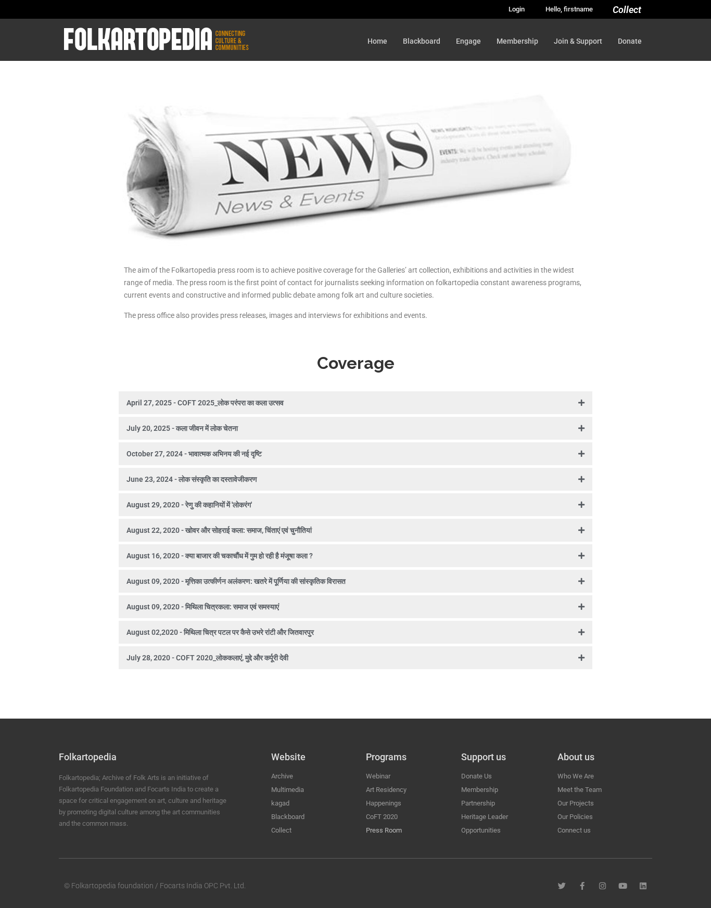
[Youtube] (623, 886)
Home (377, 41)
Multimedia (287, 790)
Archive (282, 776)
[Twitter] (562, 886)
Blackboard (421, 41)
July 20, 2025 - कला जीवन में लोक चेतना (182, 428)
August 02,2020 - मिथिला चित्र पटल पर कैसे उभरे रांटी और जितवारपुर (220, 632)
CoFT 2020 (382, 817)
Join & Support (578, 41)
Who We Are (575, 776)
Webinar (378, 776)
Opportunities (481, 830)
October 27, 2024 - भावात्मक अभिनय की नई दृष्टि (194, 454)
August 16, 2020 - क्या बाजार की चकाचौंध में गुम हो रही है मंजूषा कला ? (219, 556)
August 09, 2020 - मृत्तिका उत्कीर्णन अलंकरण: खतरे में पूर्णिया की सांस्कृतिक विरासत (236, 581)
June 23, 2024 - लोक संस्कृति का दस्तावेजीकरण (191, 479)
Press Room (384, 830)
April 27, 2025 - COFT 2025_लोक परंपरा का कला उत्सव (205, 403)
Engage (468, 41)
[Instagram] (602, 886)
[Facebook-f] (582, 886)
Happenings (383, 803)
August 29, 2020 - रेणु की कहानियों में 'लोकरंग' (189, 505)
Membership (517, 41)
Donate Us (476, 776)
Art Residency (386, 790)
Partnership (478, 803)
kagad (280, 803)
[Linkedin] (643, 886)
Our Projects (575, 803)
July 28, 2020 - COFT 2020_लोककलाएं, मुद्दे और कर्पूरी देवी (207, 658)
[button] (355, 404)
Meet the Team (579, 790)
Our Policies (575, 817)
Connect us (574, 830)
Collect (627, 9)
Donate (630, 41)
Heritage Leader (484, 817)
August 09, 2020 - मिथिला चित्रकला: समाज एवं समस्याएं (202, 607)
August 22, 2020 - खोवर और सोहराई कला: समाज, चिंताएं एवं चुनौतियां (219, 530)
